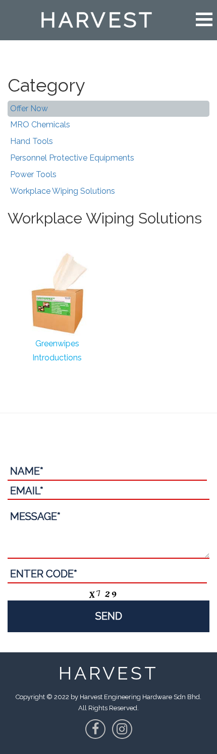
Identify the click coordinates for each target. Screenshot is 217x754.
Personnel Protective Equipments (72, 158)
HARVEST (97, 20)
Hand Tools (31, 141)
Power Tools (33, 174)
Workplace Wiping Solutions (62, 191)
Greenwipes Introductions (57, 350)
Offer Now (29, 108)
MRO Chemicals (40, 124)
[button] (204, 19)
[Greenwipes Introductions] (57, 292)
